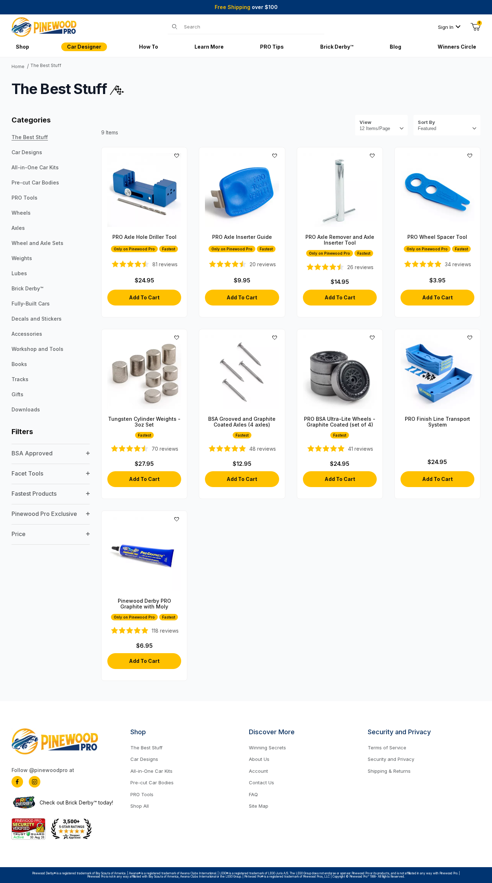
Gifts (17, 394)
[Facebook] (17, 782)
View (365, 122)
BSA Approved (32, 453)
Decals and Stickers (37, 319)
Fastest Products (34, 493)
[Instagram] (34, 782)
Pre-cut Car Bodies (35, 182)
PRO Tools (24, 198)
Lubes (19, 273)
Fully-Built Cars (31, 303)
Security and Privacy (391, 759)
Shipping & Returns (389, 771)
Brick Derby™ (27, 288)
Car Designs (27, 152)
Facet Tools (27, 473)
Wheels (21, 213)
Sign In (445, 27)
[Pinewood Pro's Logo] (44, 26)
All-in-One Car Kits (35, 167)
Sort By (426, 122)
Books (19, 364)
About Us (259, 759)
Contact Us (261, 782)
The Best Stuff (45, 65)
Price (19, 534)
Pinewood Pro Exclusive (44, 513)
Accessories (27, 334)
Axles (18, 228)
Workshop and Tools (37, 349)
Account (258, 771)
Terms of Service (387, 747)
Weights (22, 258)
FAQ (253, 794)
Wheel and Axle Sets (37, 243)
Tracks (20, 379)
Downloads (26, 409)
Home (18, 66)
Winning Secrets (267, 747)
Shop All (139, 806)
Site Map (258, 806)
